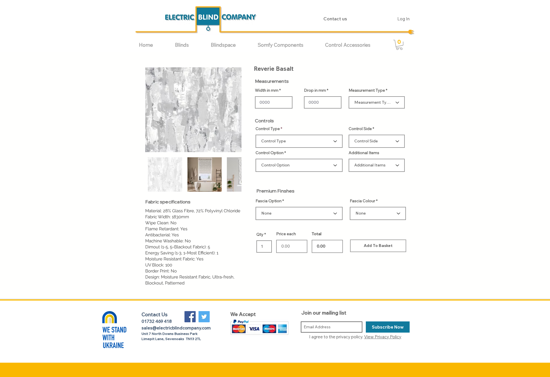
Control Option (270, 153)
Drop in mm (315, 90)
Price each (286, 234)
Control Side (360, 129)
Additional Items (364, 153)
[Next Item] (231, 109)
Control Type (268, 129)
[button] (189, 45)
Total (316, 234)
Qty (260, 234)
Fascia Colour (362, 201)
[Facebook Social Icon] (190, 316)
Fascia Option (269, 201)
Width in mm (266, 90)
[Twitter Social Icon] (204, 316)
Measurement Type (367, 90)
